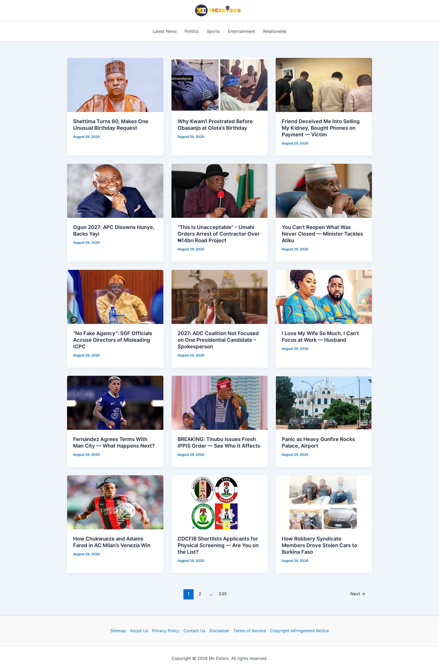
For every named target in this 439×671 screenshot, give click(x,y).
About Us (139, 630)
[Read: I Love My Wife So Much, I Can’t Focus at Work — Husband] (324, 296)
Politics (192, 31)
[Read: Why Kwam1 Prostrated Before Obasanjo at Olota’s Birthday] (219, 84)
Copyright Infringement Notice (299, 630)
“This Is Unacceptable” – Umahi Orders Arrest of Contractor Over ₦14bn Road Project (219, 233)
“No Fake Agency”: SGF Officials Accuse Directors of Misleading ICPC (112, 340)
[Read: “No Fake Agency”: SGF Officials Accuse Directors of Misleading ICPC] (115, 296)
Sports (213, 31)
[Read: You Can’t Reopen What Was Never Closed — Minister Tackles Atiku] (324, 190)
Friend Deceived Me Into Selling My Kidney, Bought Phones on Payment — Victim (321, 128)
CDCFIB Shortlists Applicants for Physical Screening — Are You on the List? (218, 545)
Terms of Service (249, 630)
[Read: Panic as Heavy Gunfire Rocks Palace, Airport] (324, 402)
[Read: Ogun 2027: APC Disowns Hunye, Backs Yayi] (115, 190)
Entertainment (241, 31)
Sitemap (118, 630)
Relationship (275, 31)
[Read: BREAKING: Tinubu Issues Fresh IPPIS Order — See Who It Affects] (219, 402)
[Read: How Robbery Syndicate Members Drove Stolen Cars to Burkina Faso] (324, 501)
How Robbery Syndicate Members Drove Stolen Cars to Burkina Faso (319, 545)
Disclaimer (219, 630)
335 (222, 593)
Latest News (165, 31)
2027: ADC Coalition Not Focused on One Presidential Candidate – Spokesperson (218, 340)
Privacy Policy (165, 630)
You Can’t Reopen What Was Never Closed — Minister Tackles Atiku (322, 233)
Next (357, 593)
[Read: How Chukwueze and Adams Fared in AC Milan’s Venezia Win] (115, 501)
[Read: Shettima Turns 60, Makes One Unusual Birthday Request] (115, 84)
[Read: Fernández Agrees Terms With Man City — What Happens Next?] (115, 402)
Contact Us (194, 630)
